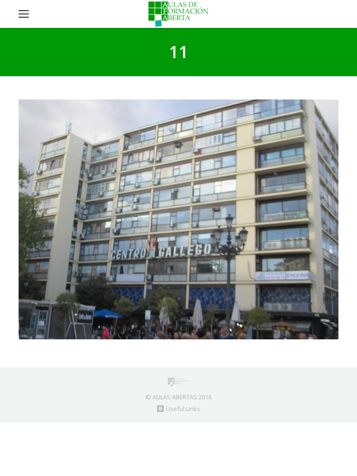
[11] (178, 219)
